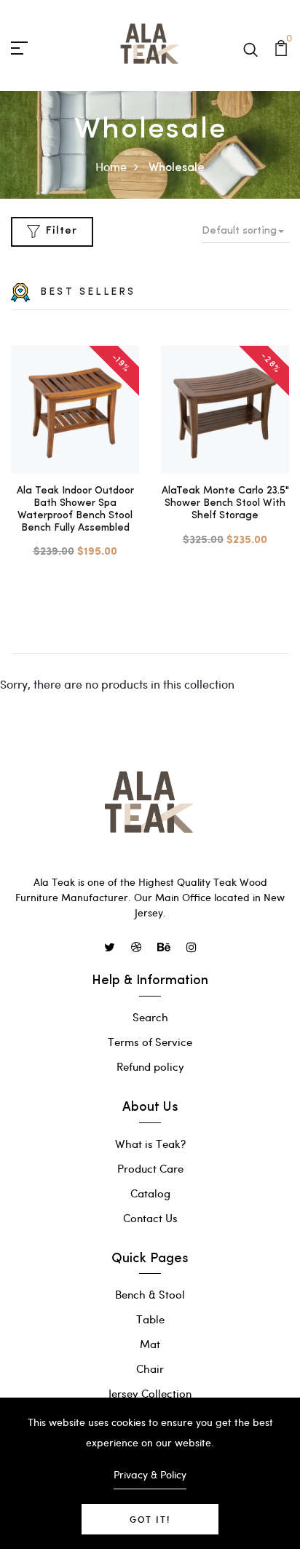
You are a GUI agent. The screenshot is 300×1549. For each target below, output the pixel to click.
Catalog (150, 1193)
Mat (150, 1343)
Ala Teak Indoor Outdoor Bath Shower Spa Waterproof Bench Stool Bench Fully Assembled (75, 509)
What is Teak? (150, 1143)
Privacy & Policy (150, 1474)
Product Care (150, 1168)
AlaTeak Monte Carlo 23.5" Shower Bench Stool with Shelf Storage (225, 503)
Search (150, 1017)
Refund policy (150, 1066)
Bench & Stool (150, 1294)
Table (150, 1319)
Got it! (150, 1519)
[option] (75, 453)
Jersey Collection (150, 1393)
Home (111, 166)
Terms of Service (150, 1041)
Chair (150, 1368)
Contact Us (150, 1218)
